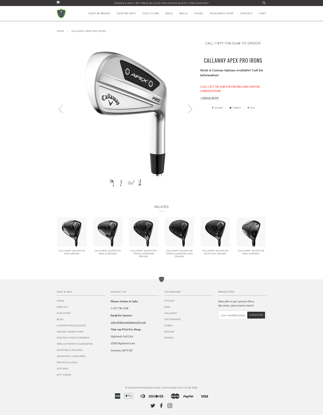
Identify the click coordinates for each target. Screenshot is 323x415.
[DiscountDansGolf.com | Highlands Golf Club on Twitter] (152, 406)
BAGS (169, 13)
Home (60, 31)
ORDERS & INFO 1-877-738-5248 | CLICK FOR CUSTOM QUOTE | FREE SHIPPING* (161, 3)
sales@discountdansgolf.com (128, 322)
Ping (167, 307)
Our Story (64, 313)
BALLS (183, 13)
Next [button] (188, 109)
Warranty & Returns (71, 356)
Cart (262, 13)
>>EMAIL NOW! (209, 98)
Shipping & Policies (69, 350)
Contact (62, 307)
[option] (126, 108)
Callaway (170, 313)
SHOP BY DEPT (126, 13)
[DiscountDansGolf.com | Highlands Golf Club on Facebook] (161, 406)
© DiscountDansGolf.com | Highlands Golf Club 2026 (161, 387)
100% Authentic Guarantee (75, 344)
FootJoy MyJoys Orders (73, 337)
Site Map (62, 368)
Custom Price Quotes (71, 325)
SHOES (198, 13)
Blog (60, 319)
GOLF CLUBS (150, 13)
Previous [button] (63, 109)
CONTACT (246, 13)
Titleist (169, 301)
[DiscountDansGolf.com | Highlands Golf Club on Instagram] (170, 406)
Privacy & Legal (67, 362)
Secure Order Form (70, 331)
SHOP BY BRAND (99, 13)
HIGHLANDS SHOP (222, 13)
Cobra (168, 325)
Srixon (168, 337)
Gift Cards (64, 374)
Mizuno (169, 331)
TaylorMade (172, 319)
